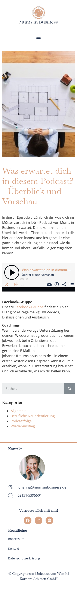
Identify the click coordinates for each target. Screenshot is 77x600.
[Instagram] (38, 520)
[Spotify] (49, 520)
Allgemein (19, 410)
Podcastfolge (21, 421)
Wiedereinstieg (23, 426)
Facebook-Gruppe (29, 307)
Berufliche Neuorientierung (33, 416)
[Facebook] (27, 520)
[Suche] (69, 388)
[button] (38, 36)
